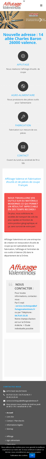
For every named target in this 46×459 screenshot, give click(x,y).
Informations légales (15, 425)
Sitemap (10, 429)
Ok (32, 455)
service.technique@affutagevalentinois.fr (22, 401)
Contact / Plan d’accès (15, 421)
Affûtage (10, 436)
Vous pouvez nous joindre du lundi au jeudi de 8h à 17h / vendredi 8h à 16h (23, 405)
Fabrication (11, 444)
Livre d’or (10, 417)
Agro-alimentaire (13, 440)
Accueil (10, 413)
